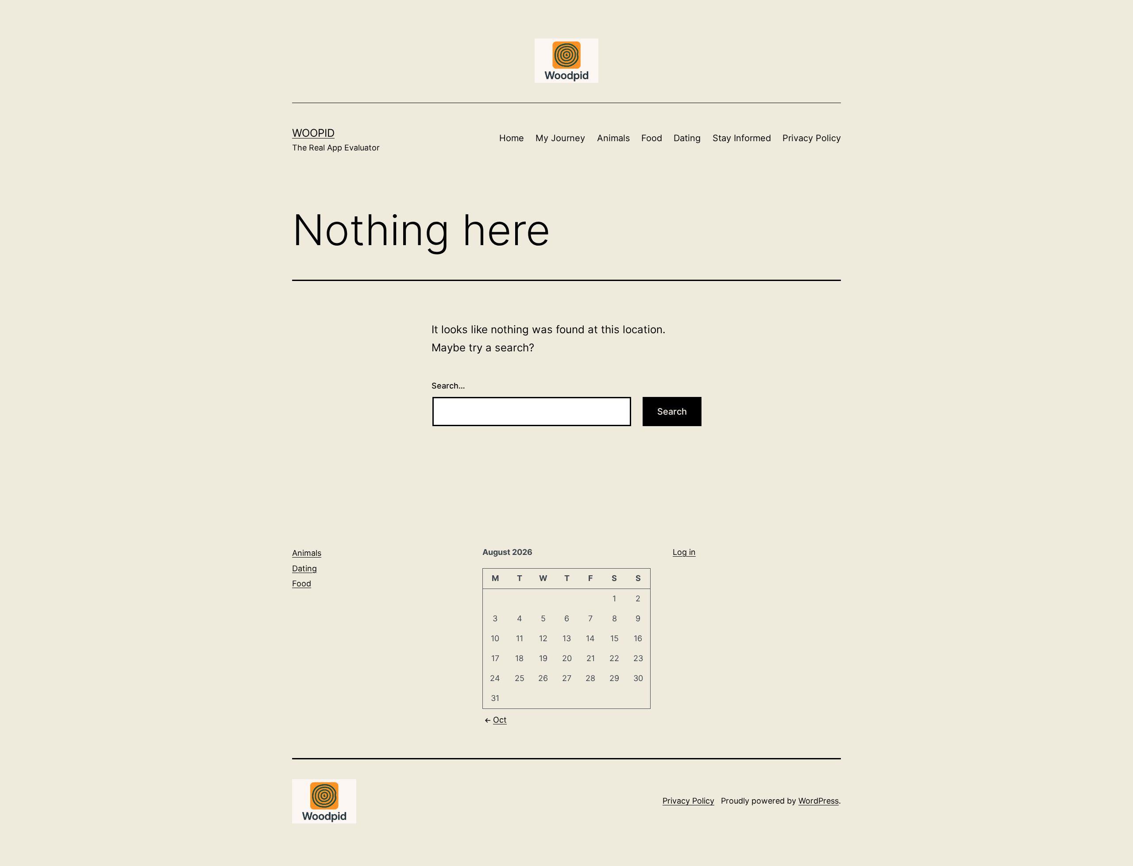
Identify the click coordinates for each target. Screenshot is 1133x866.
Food (651, 138)
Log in (684, 552)
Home (511, 138)
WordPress (818, 800)
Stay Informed (742, 138)
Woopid (313, 133)
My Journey (560, 138)
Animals (613, 138)
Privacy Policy (811, 138)
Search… (448, 385)
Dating (687, 138)
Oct (500, 719)
